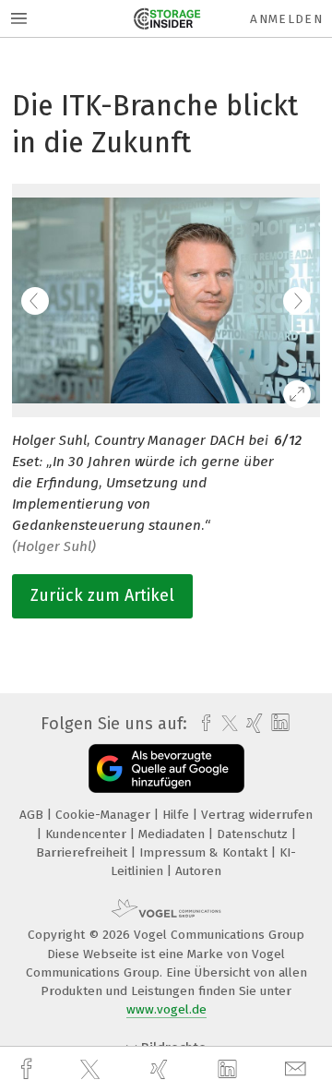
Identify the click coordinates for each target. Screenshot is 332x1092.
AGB (33, 814)
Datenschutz (254, 834)
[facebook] (28, 1069)
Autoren (198, 871)
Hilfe (177, 814)
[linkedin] (229, 1070)
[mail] (298, 1069)
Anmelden (286, 19)
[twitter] (92, 1070)
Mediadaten (173, 834)
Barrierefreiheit (83, 852)
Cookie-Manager (104, 814)
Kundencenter (87, 834)
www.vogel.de (166, 1009)
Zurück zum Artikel (102, 595)
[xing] (161, 1069)
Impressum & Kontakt (205, 852)
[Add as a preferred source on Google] (166, 768)
